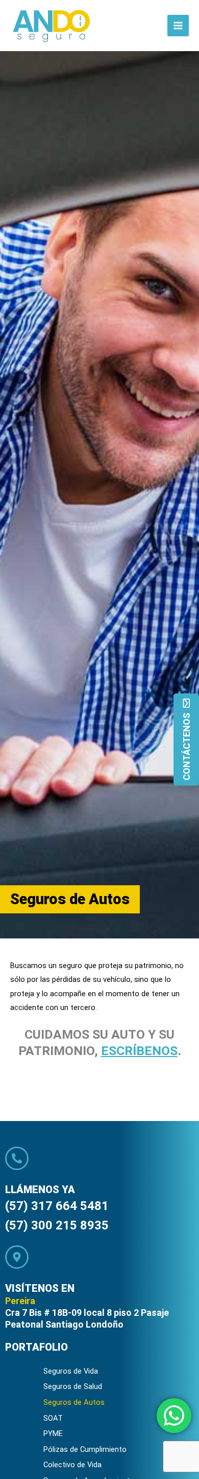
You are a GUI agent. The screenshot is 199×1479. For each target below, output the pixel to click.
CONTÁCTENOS (186, 746)
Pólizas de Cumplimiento (85, 1449)
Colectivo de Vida (72, 1464)
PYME (53, 1433)
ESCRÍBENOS (139, 1050)
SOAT (53, 1418)
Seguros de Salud (72, 1386)
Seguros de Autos (74, 1402)
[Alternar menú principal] (178, 25)
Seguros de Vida (70, 1371)
